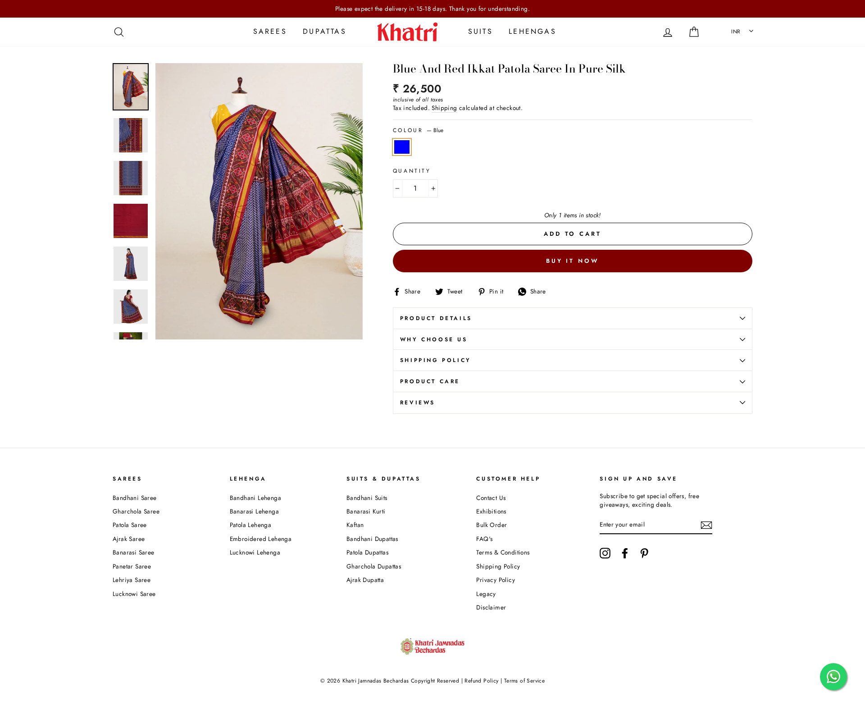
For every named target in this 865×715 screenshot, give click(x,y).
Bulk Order (491, 524)
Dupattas (324, 31)
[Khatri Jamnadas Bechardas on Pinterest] (644, 553)
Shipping (444, 108)
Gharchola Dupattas (373, 566)
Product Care (430, 381)
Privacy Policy (495, 579)
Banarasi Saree (134, 552)
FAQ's (484, 538)
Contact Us (490, 497)
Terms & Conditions (502, 552)
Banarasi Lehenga (254, 511)
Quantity (412, 171)
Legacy (486, 593)
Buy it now (572, 261)
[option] (432, 9)
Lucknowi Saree (134, 593)
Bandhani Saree (135, 497)
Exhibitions (491, 511)
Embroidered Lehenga (261, 538)
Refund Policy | (483, 681)
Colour (418, 130)
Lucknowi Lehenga (255, 552)
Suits (480, 31)
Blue (402, 147)
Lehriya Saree (131, 579)
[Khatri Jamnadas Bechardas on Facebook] (624, 553)
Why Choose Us (434, 339)
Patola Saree (130, 524)
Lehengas (532, 31)
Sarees (270, 31)
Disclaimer (491, 607)
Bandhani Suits (366, 497)
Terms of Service (524, 681)
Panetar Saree (132, 566)
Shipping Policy (435, 360)
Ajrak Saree (129, 538)
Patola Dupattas (367, 552)
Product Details (436, 318)
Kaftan (355, 524)
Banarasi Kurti (366, 511)
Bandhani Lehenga (255, 497)
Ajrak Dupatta (365, 579)
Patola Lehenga (251, 524)
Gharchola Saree (136, 511)
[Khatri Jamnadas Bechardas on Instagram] (605, 553)
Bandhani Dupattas (372, 538)
